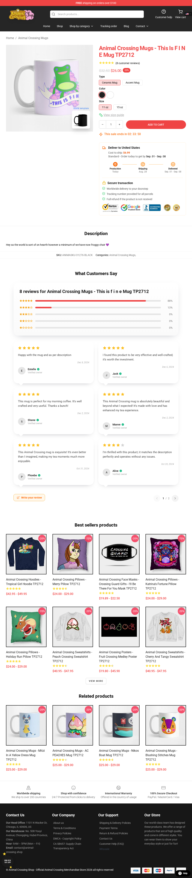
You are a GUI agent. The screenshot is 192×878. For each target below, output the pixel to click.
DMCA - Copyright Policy (67, 838)
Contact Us (105, 838)
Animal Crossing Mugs (33, 38)
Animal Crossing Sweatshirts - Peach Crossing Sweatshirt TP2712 (72, 656)
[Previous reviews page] (157, 498)
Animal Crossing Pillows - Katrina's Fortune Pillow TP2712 (162, 584)
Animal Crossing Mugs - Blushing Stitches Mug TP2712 (161, 755)
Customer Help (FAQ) (111, 843)
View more (96, 681)
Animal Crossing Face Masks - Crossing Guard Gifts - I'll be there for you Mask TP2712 (119, 584)
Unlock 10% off (7, 861)
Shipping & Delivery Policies (115, 822)
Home (10, 38)
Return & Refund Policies (113, 833)
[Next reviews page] (175, 498)
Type (102, 76)
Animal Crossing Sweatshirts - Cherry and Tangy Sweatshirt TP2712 (165, 656)
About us (58, 822)
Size (101, 101)
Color (102, 88)
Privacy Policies (62, 833)
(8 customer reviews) (128, 63)
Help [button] (185, 873)
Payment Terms (108, 828)
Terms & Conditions (64, 828)
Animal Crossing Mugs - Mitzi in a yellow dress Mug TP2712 (25, 755)
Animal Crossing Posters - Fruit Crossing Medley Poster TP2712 (118, 656)
